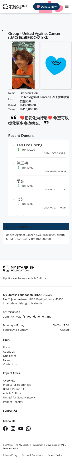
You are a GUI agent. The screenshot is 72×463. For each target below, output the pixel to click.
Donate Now (49, 6)
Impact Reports (13, 402)
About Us (9, 351)
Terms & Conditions (32, 455)
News (6, 360)
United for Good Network (19, 397)
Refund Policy (55, 455)
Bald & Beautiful (13, 389)
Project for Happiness (17, 384)
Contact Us (10, 364)
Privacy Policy (10, 455)
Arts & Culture (12, 393)
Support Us (10, 410)
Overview (9, 380)
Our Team (9, 356)
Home (7, 347)
